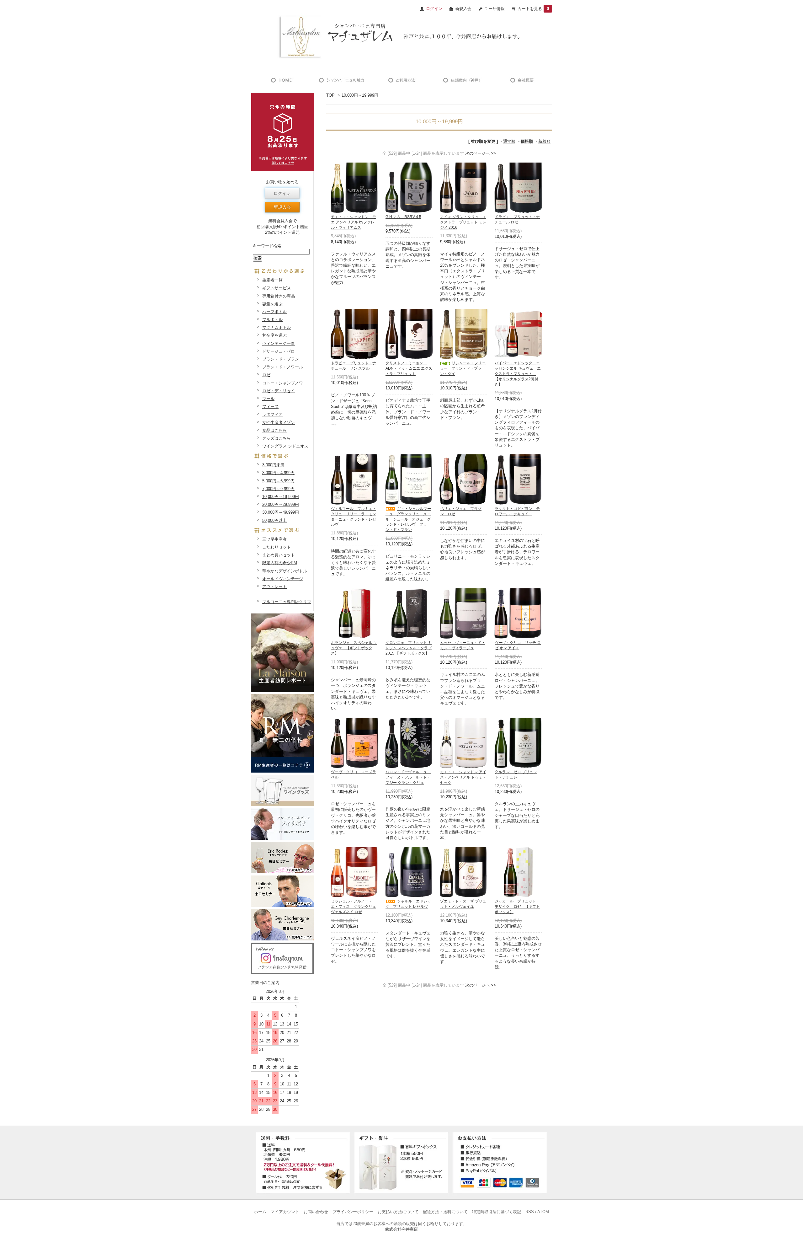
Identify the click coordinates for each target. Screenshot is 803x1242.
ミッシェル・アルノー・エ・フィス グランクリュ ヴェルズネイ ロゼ (353, 906)
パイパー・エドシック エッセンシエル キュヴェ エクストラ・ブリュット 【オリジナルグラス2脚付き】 (518, 373)
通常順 (509, 141)
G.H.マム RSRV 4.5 (403, 217)
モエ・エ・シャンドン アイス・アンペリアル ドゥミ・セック (463, 777)
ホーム (260, 1211)
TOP (330, 95)
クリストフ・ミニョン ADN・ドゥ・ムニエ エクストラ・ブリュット (409, 368)
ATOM (543, 1211)
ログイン (282, 193)
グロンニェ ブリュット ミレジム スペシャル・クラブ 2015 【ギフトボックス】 (409, 648)
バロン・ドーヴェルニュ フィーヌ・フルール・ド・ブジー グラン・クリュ (408, 777)
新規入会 (463, 8)
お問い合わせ (316, 1211)
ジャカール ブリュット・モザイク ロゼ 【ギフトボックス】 (517, 906)
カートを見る (533, 8)
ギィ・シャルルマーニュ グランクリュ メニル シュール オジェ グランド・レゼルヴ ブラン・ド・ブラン (408, 519)
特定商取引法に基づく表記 (496, 1211)
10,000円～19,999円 (360, 95)
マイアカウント (285, 1211)
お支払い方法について (398, 1211)
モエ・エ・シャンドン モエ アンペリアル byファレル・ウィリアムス (353, 222)
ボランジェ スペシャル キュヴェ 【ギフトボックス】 (354, 648)
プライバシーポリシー (352, 1211)
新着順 (544, 141)
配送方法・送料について (445, 1211)
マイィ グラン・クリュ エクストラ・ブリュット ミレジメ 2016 (463, 222)
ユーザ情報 (494, 8)
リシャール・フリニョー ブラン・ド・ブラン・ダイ (463, 368)
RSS (529, 1211)
